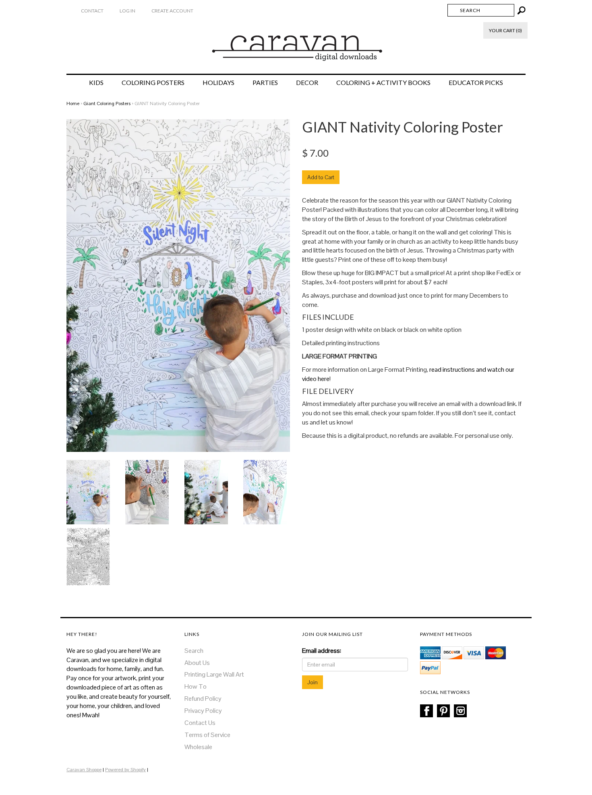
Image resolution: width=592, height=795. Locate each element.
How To (195, 686)
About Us (197, 662)
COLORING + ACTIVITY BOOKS (383, 82)
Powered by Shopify (125, 769)
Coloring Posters (153, 82)
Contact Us (199, 722)
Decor (307, 82)
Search (193, 650)
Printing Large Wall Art (214, 674)
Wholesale (198, 747)
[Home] (296, 44)
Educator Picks (476, 82)
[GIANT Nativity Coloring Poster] (88, 491)
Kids (96, 82)
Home (72, 103)
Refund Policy (202, 698)
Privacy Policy (203, 710)
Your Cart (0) (505, 30)
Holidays (218, 82)
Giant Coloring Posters (106, 103)
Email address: (321, 650)
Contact (92, 11)
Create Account (172, 11)
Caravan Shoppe (83, 769)
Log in (127, 11)
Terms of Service (207, 735)
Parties (265, 82)
